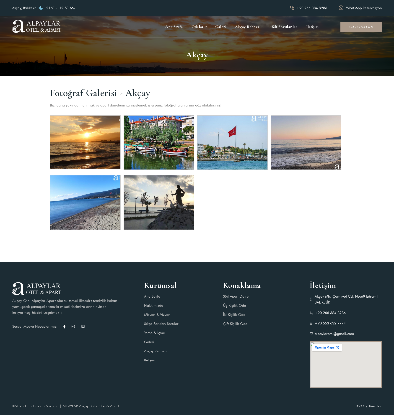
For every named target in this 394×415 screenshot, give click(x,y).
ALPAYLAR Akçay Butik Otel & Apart (90, 406)
